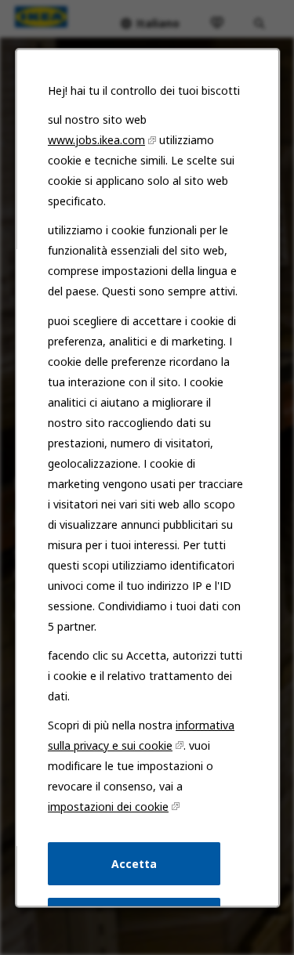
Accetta (134, 863)
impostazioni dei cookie (108, 806)
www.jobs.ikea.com (96, 139)
